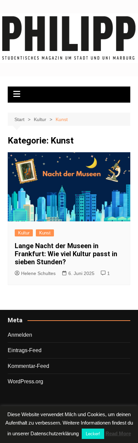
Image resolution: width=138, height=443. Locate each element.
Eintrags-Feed (25, 350)
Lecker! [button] (93, 433)
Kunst (45, 232)
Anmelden (20, 335)
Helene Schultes (38, 273)
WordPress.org (25, 381)
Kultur (23, 232)
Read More (118, 433)
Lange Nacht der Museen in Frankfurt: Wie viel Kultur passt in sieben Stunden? (66, 254)
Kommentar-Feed (28, 366)
